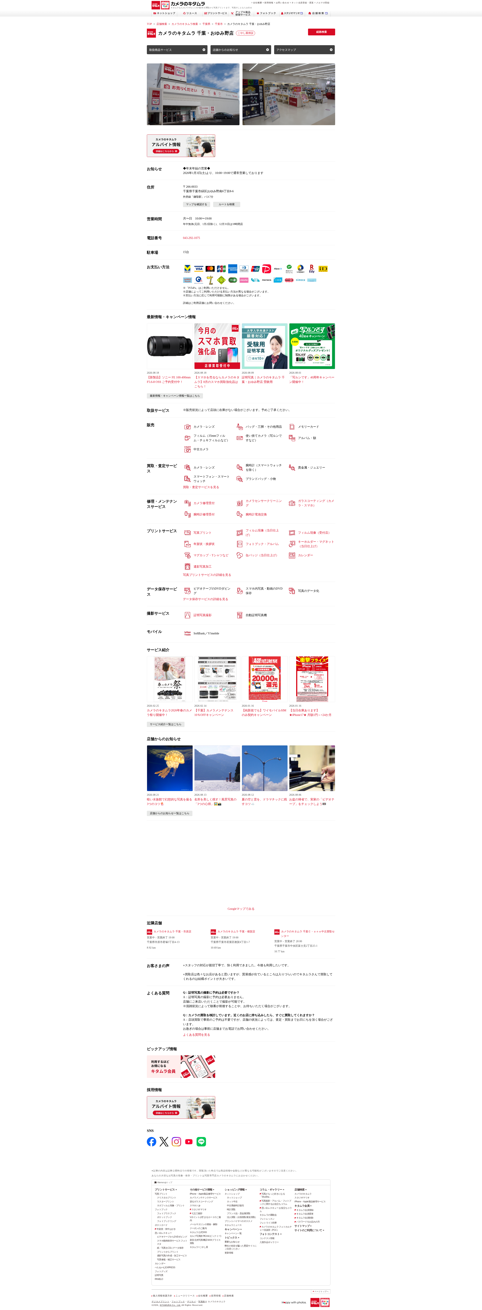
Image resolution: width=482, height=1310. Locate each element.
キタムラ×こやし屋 (199, 1247)
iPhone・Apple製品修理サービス (205, 1194)
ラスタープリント (165, 1201)
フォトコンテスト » (271, 1233)
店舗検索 (161, 24)
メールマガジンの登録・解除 (203, 1224)
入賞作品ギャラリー (269, 1242)
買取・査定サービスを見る (201, 487)
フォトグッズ (161, 1271)
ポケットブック (164, 1217)
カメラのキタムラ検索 (185, 24)
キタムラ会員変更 (304, 1213)
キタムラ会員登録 (304, 1210)
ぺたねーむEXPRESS (165, 1267)
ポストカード (161, 1225)
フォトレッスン (267, 1219)
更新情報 (229, 1252)
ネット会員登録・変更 (302, 2)
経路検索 (321, 31)
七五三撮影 (197, 1213)
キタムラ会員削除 (304, 1217)
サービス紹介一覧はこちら (166, 724)
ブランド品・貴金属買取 (238, 1213)
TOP (149, 24)
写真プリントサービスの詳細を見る (207, 574)
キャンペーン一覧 (233, 1233)
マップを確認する (196, 204)
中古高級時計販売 (235, 1205)
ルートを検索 (227, 204)
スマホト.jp (195, 1205)
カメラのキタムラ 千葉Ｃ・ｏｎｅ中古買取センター (308, 933)
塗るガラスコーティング (201, 1201)
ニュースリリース (185, 1295)
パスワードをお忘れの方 (308, 1221)
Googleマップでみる (241, 908)
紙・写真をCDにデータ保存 (170, 1248)
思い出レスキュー (163, 1233)
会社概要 (257, 2)
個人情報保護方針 (162, 1295)
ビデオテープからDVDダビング (172, 1236)
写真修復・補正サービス (168, 1259)
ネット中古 (232, 1201)
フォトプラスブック (166, 1213)
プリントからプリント (167, 1252)
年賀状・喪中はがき (166, 1229)
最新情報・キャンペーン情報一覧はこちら (175, 395)
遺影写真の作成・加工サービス (172, 1255)
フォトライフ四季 (268, 1223)
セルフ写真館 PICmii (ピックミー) (205, 1236)
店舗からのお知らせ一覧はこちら (169, 813)
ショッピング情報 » (236, 1189)
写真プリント (161, 1194)
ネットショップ (232, 1194)
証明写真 (159, 1275)
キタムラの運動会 (268, 1215)
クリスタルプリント (166, 1197)
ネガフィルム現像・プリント (171, 1205)
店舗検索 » (300, 1189)
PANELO (159, 1279)
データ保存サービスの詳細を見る (205, 599)
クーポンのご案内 (198, 1228)
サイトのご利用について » (309, 1230)
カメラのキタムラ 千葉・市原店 (172, 931)
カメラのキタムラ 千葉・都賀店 (236, 931)
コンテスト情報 (267, 1238)
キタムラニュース (233, 1225)
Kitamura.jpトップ (164, 1182)
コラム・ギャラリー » (272, 1189)
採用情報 (268, 2)
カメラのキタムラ (302, 1194)
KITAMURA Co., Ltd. (170, 1305)
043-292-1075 (191, 237)
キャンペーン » (233, 1229)
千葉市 (219, 24)
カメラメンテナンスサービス (203, 1197)
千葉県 (206, 24)
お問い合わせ (282, 2)
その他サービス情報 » (202, 1189)
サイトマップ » (302, 1225)
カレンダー (160, 1263)
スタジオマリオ (199, 1209)
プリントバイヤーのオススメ (238, 1221)
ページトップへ (321, 1291)
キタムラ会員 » (302, 1205)
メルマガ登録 (322, 2)
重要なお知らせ (232, 1242)
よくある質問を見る (196, 1034)
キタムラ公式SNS (198, 1232)
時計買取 (231, 1209)
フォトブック (161, 1209)
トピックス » (232, 1237)
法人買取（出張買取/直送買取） (242, 1217)
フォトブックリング (166, 1221)
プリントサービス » (166, 1189)
